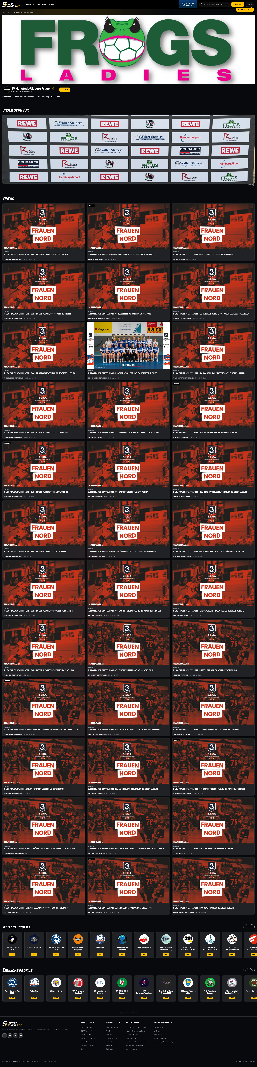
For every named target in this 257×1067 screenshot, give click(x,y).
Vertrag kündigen (132, 1049)
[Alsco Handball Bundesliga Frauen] (232, 982)
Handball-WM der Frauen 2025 (166, 992)
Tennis (108, 1031)
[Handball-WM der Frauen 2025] (166, 982)
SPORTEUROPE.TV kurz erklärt (136, 1027)
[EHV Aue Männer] (56, 982)
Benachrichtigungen (161, 1038)
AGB (45, 1061)
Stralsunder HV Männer (100, 992)
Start (4, 12)
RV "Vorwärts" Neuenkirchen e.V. (210, 948)
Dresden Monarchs (34, 947)
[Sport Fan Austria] (144, 939)
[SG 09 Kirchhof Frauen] (122, 982)
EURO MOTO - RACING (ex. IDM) (188, 948)
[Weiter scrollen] (252, 926)
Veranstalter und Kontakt (134, 1045)
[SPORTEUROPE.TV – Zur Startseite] (11, 4)
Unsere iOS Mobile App (88, 1038)
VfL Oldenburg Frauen (210, 992)
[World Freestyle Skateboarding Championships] (166, 939)
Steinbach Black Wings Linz (78, 948)
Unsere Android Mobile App (90, 1042)
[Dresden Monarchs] (34, 939)
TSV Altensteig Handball (78, 992)
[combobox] (215, 4)
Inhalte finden (131, 1038)
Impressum (52, 1061)
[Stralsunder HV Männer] (100, 982)
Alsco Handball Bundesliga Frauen (232, 992)
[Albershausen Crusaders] (122, 939)
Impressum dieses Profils (128, 1013)
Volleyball (109, 1045)
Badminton (110, 1049)
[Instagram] (4, 1035)
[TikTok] (15, 1035)
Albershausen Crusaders (122, 948)
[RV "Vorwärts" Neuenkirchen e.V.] (210, 939)
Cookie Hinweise (37, 1061)
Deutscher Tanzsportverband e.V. (232, 948)
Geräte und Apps (132, 1035)
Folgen (65, 90)
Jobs (82, 1049)
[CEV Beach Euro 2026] (12, 939)
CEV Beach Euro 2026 (12, 948)
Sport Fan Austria (144, 947)
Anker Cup (100, 947)
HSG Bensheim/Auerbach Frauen (144, 992)
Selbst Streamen (86, 1035)
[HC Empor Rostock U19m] (188, 982)
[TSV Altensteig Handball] (78, 982)
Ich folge (157, 1031)
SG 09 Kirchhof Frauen (122, 992)
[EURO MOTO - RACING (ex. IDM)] (188, 939)
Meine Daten (158, 1035)
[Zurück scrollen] (245, 926)
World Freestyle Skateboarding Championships (166, 948)
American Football (112, 1027)
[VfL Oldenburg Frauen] (210, 982)
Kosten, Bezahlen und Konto (135, 1031)
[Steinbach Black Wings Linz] (78, 939)
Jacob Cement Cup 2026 (56, 948)
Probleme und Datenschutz (135, 1042)
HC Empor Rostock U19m (188, 992)
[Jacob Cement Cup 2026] (56, 939)
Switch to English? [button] (243, 9)
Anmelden (237, 4)
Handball (10, 12)
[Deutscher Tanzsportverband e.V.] (232, 939)
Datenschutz (6, 1061)
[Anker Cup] (100, 939)
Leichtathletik (111, 1042)
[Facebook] (21, 1035)
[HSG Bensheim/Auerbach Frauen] (144, 982)
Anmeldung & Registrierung (163, 1042)
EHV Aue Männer (56, 991)
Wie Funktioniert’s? (87, 1027)
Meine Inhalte (158, 1027)
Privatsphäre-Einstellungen (20, 1061)
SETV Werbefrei (86, 1031)
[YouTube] (10, 1035)
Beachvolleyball (111, 1038)
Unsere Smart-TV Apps (89, 1045)
